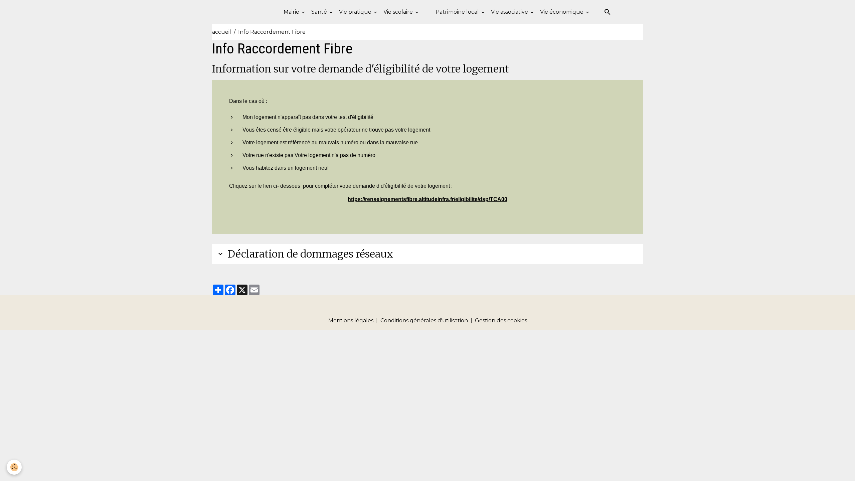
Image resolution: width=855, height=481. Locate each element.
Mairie (292, 12)
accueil (221, 32)
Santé (319, 12)
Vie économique (562, 12)
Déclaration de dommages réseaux (310, 254)
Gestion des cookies (501, 320)
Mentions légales (350, 320)
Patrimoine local (458, 12)
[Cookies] (14, 467)
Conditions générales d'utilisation (424, 320)
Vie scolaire (398, 12)
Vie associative (510, 12)
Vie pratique (356, 12)
